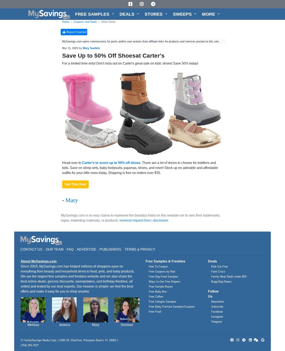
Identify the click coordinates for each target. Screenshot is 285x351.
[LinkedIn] (250, 340)
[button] (94, 14)
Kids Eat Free (219, 266)
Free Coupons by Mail (162, 271)
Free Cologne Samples (162, 301)
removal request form (135, 220)
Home (65, 21)
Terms (130, 249)
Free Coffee (156, 296)
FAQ (70, 249)
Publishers (110, 249)
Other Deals (108, 21)
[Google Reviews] (262, 340)
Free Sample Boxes (161, 286)
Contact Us (31, 249)
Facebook (217, 311)
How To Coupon (158, 266)
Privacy (147, 249)
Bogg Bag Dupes (221, 281)
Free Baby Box (158, 291)
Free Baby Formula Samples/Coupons (172, 306)
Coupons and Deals (85, 21)
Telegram (216, 321)
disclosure (160, 220)
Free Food (155, 311)
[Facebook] (131, 4)
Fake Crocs (218, 271)
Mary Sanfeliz (91, 48)
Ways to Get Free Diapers (164, 281)
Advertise (86, 249)
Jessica (64, 325)
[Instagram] (142, 4)
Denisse (127, 325)
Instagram (217, 316)
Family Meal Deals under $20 (228, 276)
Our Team (54, 249)
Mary (72, 200)
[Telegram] (154, 4)
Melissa (33, 325)
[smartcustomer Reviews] (256, 340)
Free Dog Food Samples (163, 276)
